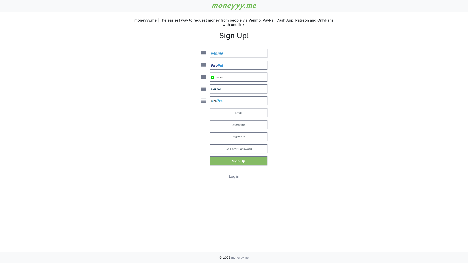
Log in (234, 176)
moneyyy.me (240, 257)
